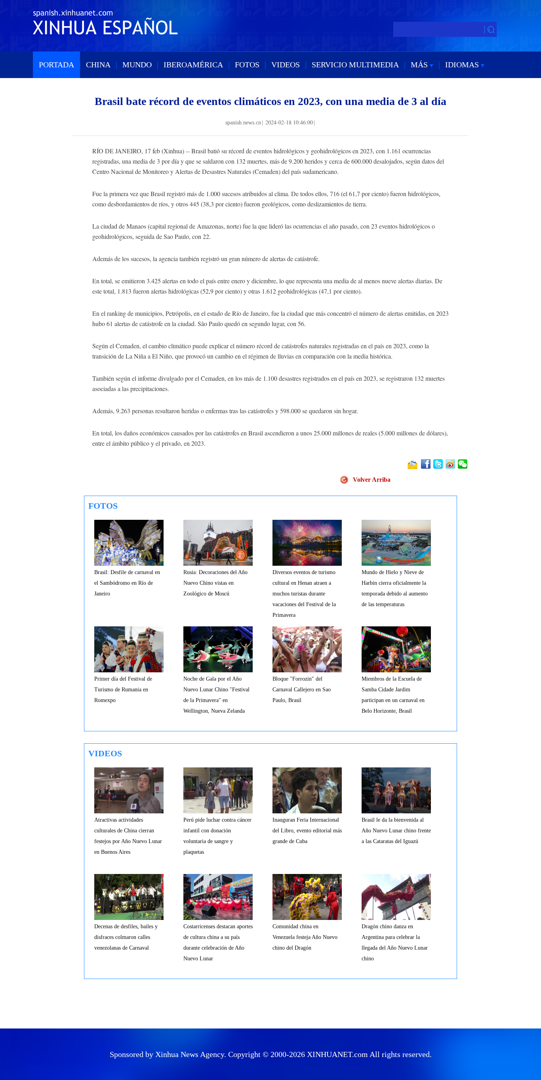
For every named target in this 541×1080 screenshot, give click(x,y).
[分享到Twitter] (438, 464)
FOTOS (247, 64)
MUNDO (137, 64)
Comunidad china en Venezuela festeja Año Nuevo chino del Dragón (304, 937)
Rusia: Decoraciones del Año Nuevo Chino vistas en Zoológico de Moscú (215, 583)
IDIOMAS (463, 64)
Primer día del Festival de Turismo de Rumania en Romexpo (123, 689)
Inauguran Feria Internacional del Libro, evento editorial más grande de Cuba (307, 830)
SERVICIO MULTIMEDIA (355, 64)
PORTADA (56, 64)
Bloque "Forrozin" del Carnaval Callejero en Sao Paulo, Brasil (301, 689)
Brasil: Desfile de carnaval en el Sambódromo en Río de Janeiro (127, 583)
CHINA (98, 64)
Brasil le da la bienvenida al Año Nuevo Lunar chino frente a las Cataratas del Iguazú (396, 830)
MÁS (420, 64)
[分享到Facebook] (426, 464)
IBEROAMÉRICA (193, 64)
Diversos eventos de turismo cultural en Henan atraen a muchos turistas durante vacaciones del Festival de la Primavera (304, 593)
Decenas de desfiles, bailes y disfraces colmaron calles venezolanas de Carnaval (126, 937)
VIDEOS (285, 64)
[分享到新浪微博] (451, 464)
